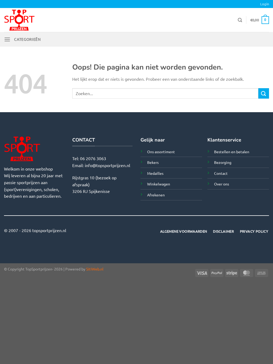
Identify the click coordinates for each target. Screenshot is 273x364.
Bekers (153, 162)
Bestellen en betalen (231, 151)
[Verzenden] (263, 93)
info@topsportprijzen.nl (107, 165)
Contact (221, 173)
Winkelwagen (158, 183)
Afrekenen (156, 194)
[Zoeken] (240, 20)
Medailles (155, 173)
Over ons (221, 183)
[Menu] (7, 39)
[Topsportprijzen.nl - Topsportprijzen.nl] (33, 20)
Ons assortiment (161, 151)
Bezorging (222, 162)
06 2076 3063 (93, 158)
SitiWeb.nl (94, 268)
